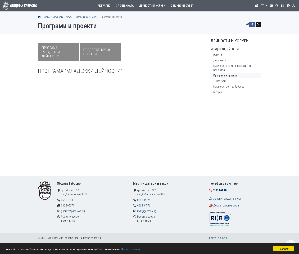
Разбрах (283, 248)
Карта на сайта (218, 238)
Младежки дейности (86, 17)
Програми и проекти (225, 75)
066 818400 (67, 200)
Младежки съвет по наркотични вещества (232, 68)
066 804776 (143, 205)
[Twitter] (258, 24)
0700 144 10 (219, 190)
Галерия (218, 92)
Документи (219, 60)
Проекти (221, 81)
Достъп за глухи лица (226, 205)
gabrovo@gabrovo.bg (73, 211)
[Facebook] (252, 24)
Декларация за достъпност (225, 198)
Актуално (104, 5)
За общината (125, 5)
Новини (217, 54)
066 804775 (143, 200)
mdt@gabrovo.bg (146, 211)
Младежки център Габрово (228, 86)
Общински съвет (182, 5)
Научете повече (131, 249)
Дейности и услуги (152, 5)
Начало (45, 17)
